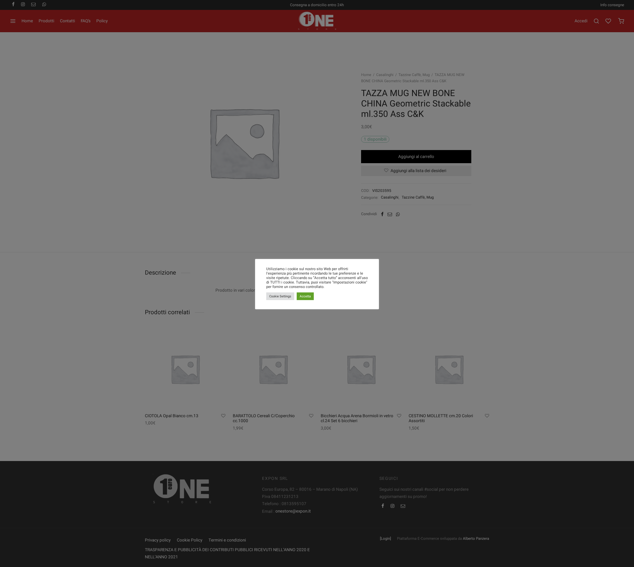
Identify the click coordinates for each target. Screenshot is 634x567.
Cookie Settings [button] (280, 296)
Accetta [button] (305, 296)
